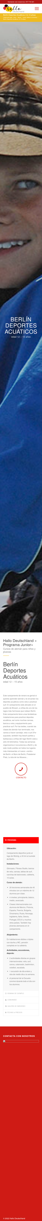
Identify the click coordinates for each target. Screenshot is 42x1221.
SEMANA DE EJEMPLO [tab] (15, 993)
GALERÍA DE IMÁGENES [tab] (16, 1006)
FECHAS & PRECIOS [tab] (14, 1012)
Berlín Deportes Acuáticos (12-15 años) (19, 15)
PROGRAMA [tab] (11, 840)
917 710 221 (30, 2)
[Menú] (35, 8)
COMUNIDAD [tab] (12, 1000)
